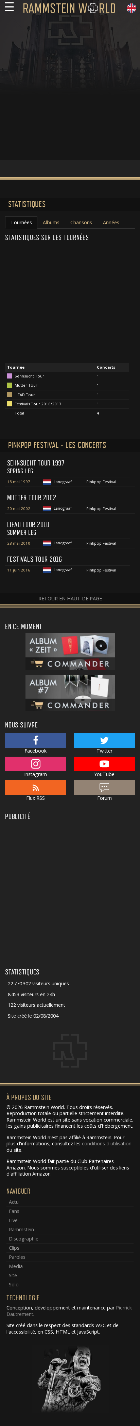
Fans (14, 1211)
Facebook (35, 750)
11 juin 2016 (18, 570)
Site (13, 1275)
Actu (14, 1202)
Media (16, 1266)
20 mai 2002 (18, 508)
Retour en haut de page (70, 598)
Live (13, 1220)
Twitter (104, 750)
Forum (104, 798)
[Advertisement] (70, 90)
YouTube (104, 774)
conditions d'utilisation (107, 1143)
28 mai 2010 (18, 543)
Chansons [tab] (81, 222)
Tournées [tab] (21, 222)
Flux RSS (35, 798)
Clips (14, 1248)
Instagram (35, 774)
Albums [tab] (51, 222)
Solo (14, 1284)
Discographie (23, 1238)
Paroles (17, 1257)
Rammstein (21, 1229)
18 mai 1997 (18, 481)
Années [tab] (111, 222)
